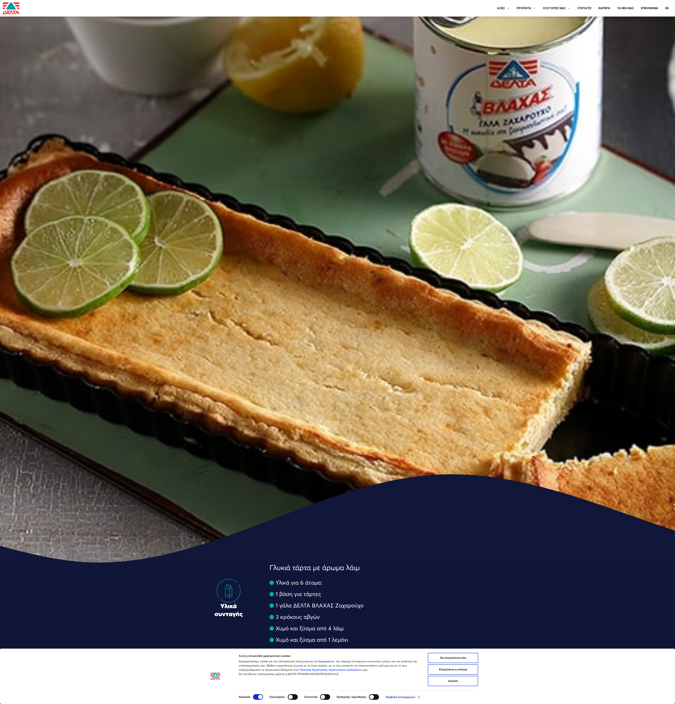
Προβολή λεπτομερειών (400, 697)
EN (667, 8)
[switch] (293, 697)
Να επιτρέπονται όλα (453, 657)
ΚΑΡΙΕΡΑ (604, 8)
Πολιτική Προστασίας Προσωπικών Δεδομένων (331, 669)
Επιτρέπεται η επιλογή (453, 669)
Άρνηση (453, 680)
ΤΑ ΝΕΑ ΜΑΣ (625, 8)
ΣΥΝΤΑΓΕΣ (584, 8)
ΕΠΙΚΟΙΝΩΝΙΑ (649, 8)
